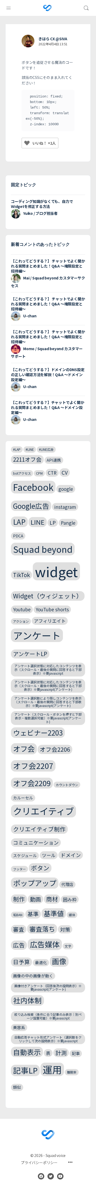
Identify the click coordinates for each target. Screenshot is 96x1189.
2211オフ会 (27, 459)
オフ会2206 (55, 749)
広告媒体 (45, 944)
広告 (19, 945)
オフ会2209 (32, 783)
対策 (65, 929)
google (65, 489)
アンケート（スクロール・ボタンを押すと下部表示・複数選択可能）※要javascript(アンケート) (48, 718)
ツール (48, 855)
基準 (33, 914)
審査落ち (42, 928)
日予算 (21, 962)
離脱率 (72, 1072)
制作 (19, 899)
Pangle (68, 522)
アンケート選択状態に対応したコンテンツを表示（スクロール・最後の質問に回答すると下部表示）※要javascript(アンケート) (48, 686)
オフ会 (24, 748)
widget (56, 571)
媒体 (72, 914)
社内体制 (27, 1000)
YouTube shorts (52, 609)
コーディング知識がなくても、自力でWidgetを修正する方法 (42, 204)
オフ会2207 (33, 765)
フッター (19, 869)
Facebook (33, 487)
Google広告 (31, 506)
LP (53, 522)
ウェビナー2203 (38, 732)
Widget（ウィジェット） (47, 595)
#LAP (17, 449)
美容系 (19, 1027)
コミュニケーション (36, 842)
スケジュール (25, 855)
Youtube (22, 609)
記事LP (25, 1070)
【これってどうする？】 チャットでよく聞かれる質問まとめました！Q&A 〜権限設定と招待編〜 (48, 266)
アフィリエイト (50, 620)
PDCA (18, 535)
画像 (59, 961)
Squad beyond (43, 549)
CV (65, 472)
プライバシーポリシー (39, 1162)
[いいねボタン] (27, 143)
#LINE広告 (46, 449)
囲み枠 (70, 899)
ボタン (40, 867)
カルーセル (23, 797)
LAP (19, 522)
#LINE (30, 449)
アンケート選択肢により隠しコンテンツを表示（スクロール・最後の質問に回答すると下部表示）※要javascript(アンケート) (48, 702)
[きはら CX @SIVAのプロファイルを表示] (28, 41)
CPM (39, 473)
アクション (21, 621)
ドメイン (71, 854)
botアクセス (22, 473)
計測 (61, 1053)
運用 (52, 1069)
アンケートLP (30, 654)
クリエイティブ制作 (39, 829)
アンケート (37, 635)
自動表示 (27, 1052)
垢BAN (17, 914)
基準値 (54, 913)
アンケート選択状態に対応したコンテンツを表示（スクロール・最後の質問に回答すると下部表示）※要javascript (48, 669)
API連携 (54, 460)
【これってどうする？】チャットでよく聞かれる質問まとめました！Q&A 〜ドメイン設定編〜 (47, 407)
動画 (35, 899)
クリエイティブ (43, 811)
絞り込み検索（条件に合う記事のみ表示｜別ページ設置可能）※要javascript (48, 1016)
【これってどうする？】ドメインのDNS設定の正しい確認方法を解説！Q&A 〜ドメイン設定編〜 (48, 374)
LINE (38, 522)
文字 (68, 946)
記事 (76, 1053)
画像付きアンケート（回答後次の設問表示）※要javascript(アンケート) (48, 987)
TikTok (21, 575)
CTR (52, 472)
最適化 (41, 962)
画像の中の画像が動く (33, 975)
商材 (52, 899)
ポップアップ (34, 883)
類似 (17, 1087)
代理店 (67, 884)
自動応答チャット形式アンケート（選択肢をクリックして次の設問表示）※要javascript (48, 1039)
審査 (18, 929)
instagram (65, 507)
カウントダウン (67, 784)
